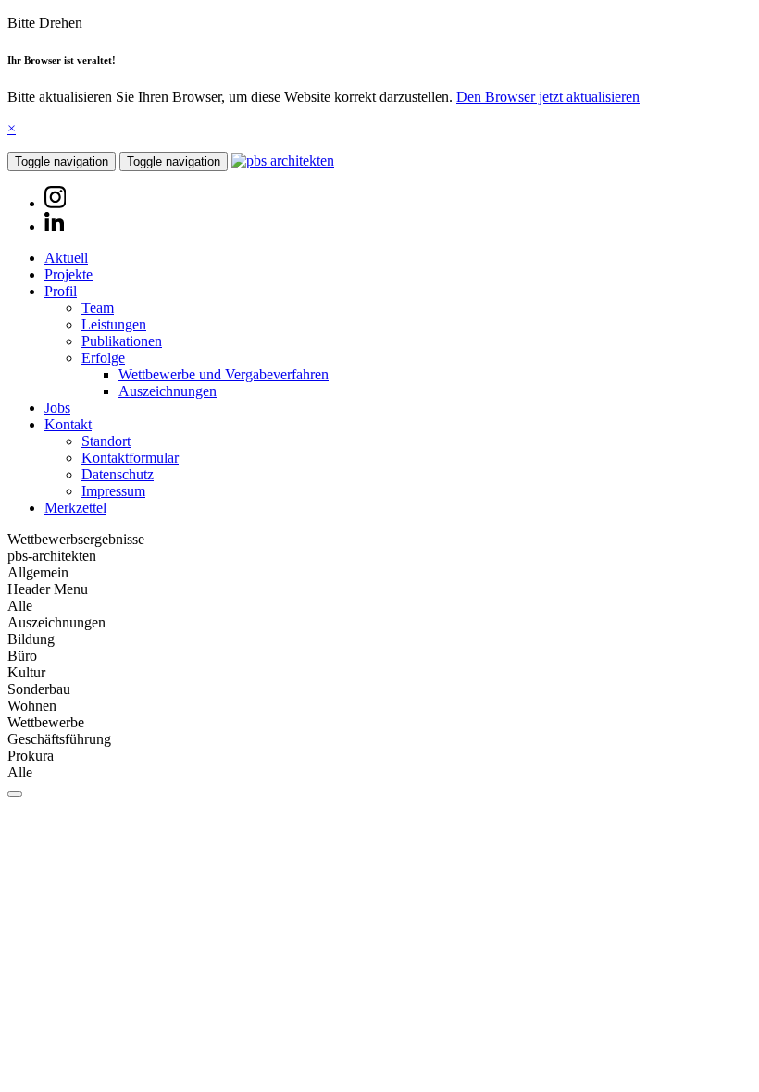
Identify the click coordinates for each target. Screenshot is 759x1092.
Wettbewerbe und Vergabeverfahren (223, 374)
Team (97, 308)
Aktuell (66, 258)
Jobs (57, 408)
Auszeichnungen (167, 391)
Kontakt (68, 424)
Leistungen (113, 324)
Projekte (68, 274)
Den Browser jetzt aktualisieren (548, 97)
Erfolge (103, 358)
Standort (106, 441)
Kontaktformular (130, 457)
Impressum (113, 491)
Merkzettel (75, 507)
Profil (60, 291)
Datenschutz (117, 474)
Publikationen (121, 341)
